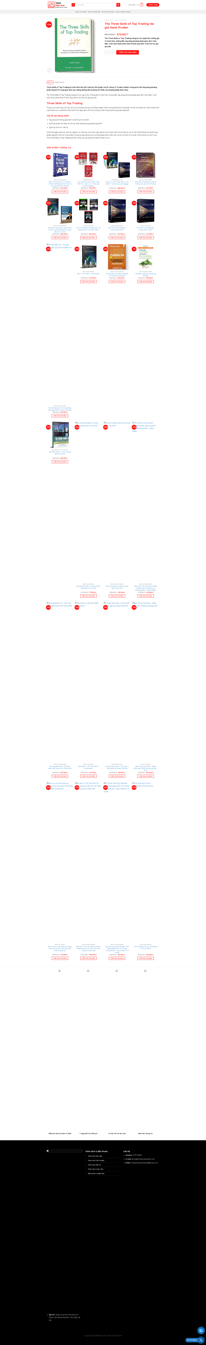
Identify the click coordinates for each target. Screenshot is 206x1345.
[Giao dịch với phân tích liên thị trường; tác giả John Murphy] (145, 165)
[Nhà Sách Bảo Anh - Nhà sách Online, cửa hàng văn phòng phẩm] (57, 4)
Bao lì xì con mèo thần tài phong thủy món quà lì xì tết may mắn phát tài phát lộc (59, 948)
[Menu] (73, 5)
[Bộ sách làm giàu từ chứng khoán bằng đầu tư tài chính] (88, 502)
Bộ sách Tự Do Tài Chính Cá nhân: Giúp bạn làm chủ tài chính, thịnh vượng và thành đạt (88, 948)
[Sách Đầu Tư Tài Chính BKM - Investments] (88, 682)
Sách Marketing (94, 12)
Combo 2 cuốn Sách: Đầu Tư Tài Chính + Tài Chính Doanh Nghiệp (117, 183)
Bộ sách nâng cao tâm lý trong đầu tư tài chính (117, 587)
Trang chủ (109, 20)
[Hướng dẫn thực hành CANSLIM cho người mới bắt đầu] (117, 256)
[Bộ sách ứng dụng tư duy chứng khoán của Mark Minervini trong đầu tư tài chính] (60, 211)
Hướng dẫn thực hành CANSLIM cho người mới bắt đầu (117, 275)
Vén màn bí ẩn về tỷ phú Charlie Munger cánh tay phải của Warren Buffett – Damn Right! (145, 588)
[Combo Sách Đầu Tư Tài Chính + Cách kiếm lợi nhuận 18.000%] (117, 682)
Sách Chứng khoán (123, 12)
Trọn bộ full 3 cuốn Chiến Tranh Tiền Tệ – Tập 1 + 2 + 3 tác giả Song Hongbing (88, 184)
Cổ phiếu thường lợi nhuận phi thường (145, 275)
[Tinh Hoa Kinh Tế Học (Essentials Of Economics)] (145, 862)
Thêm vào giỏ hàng (127, 52)
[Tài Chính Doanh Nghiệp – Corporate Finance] (117, 211)
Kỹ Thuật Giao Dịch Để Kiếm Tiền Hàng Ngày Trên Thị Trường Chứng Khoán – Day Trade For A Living (117, 950)
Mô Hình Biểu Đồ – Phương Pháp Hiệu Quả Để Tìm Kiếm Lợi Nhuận (60, 409)
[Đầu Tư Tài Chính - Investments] (88, 256)
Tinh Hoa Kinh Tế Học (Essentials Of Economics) (145, 948)
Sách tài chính (81, 12)
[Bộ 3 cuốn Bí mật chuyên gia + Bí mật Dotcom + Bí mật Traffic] (88, 211)
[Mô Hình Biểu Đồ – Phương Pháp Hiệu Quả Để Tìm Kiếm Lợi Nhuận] (60, 323)
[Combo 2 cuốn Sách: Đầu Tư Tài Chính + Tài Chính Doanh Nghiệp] (117, 165)
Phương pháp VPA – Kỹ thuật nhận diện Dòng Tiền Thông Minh (60, 767)
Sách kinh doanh (108, 12)
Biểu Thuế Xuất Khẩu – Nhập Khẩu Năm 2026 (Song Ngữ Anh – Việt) (146, 768)
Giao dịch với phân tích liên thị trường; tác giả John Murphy (145, 183)
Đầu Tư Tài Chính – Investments (88, 274)
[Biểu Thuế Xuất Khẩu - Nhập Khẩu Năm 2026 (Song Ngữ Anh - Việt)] (145, 682)
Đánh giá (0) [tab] (59, 82)
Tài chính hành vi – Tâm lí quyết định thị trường (60, 453)
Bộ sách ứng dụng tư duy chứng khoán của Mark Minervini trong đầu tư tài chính (59, 230)
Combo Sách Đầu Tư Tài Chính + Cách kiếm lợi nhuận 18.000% (117, 767)
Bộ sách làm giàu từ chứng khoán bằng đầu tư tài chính (88, 587)
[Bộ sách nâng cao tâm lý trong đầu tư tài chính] (117, 502)
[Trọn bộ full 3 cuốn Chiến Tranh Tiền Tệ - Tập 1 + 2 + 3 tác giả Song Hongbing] (88, 165)
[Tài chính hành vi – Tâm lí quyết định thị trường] (60, 435)
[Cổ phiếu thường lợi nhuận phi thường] (145, 256)
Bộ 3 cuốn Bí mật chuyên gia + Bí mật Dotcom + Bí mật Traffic (88, 229)
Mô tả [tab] (50, 82)
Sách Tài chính (121, 20)
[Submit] (118, 5)
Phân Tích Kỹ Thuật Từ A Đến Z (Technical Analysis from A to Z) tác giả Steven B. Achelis (59, 184)
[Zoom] (49, 70)
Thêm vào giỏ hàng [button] (59, 191)
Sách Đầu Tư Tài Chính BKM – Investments (88, 767)
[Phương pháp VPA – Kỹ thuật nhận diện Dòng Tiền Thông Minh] (60, 682)
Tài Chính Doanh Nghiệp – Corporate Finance (117, 229)
